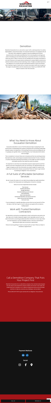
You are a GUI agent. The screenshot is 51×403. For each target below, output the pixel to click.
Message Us (38, 400)
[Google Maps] (32, 365)
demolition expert (24, 50)
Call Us (13, 400)
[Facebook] (26, 365)
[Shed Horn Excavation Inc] (25, 4)
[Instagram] (20, 365)
